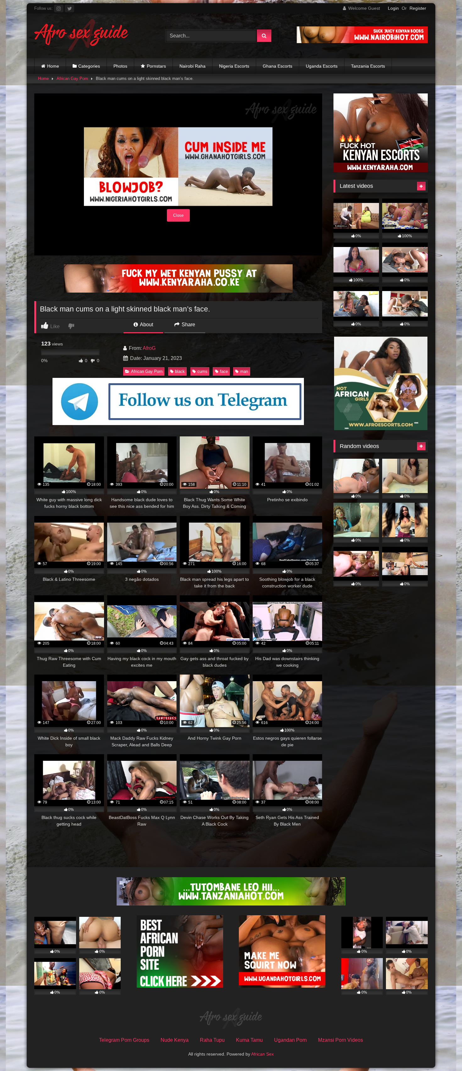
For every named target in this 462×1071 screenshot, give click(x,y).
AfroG (149, 348)
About (146, 324)
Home (53, 66)
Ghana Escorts (277, 66)
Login (393, 8)
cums (202, 371)
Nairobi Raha (192, 66)
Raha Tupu (212, 1040)
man (244, 371)
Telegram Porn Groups (124, 1040)
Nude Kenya (175, 1040)
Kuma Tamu (249, 1040)
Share (187, 324)
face (224, 371)
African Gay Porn (72, 78)
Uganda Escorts (322, 66)
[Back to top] (442, 1052)
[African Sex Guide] (81, 36)
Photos (120, 66)
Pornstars (156, 66)
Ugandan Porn (290, 1040)
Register (418, 8)
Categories (89, 66)
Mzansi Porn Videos (340, 1040)
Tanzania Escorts (368, 66)
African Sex (262, 1054)
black (180, 371)
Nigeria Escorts (234, 66)
